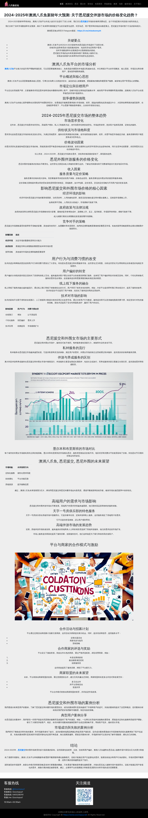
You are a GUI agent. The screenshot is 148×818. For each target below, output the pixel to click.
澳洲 (115, 4)
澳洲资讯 (69, 4)
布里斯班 (98, 4)
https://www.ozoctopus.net (75, 815)
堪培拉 (90, 4)
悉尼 (76, 4)
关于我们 (137, 4)
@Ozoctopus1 (18, 789)
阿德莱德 (108, 4)
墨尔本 (83, 4)
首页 (61, 4)
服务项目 (128, 4)
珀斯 (121, 4)
